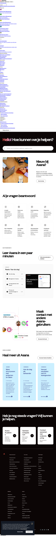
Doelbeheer (26, 464)
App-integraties (12, 472)
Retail (39, 472)
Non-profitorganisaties (42, 480)
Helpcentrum (10, 494)
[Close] (32, 523)
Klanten (23, 498)
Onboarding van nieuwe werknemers (30, 466)
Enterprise (11, 470)
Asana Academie (11, 498)
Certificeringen (10, 500)
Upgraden (13, 6)
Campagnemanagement (28, 457)
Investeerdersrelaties (25, 509)
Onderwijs (40, 476)
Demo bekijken (4, 114)
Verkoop (39, 468)
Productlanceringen (27, 470)
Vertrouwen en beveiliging (26, 511)
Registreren (2, 6)
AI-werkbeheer (12, 474)
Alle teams (40, 485)
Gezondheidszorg (41, 470)
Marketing (40, 459)
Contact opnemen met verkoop (7, 112)
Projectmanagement (12, 476)
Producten (2, 1)
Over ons (23, 494)
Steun (11, 1)
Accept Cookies (29, 531)
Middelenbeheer (12, 478)
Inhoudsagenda (26, 459)
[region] (17, 528)
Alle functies (11, 459)
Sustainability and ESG (26, 517)
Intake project (26, 476)
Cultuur (23, 505)
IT (38, 464)
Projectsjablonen (10, 509)
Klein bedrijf (40, 457)
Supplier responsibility (26, 515)
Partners (9, 515)
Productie (40, 478)
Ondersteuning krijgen (11, 496)
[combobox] (28, 148)
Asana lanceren (8, 6)
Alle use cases (26, 480)
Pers (23, 507)
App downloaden (4, 115)
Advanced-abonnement (13, 468)
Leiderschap (24, 496)
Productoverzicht (12, 457)
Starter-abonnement (13, 466)
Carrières (23, 500)
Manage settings (20, 531)
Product (39, 466)
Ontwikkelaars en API (11, 513)
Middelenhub (10, 505)
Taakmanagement (27, 478)
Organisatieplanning (27, 468)
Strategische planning (27, 474)
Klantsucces (10, 511)
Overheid (40, 474)
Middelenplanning (27, 472)
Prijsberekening (12, 464)
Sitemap (9, 517)
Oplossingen (7, 1)
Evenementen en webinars (12, 507)
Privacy (23, 513)
